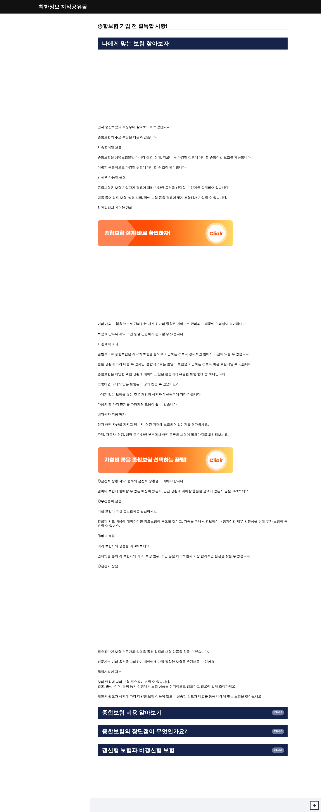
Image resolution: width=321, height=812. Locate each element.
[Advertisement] (193, 84)
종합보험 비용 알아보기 (132, 712)
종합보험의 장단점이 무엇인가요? (144, 731)
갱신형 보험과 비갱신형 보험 (138, 750)
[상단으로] (314, 805)
